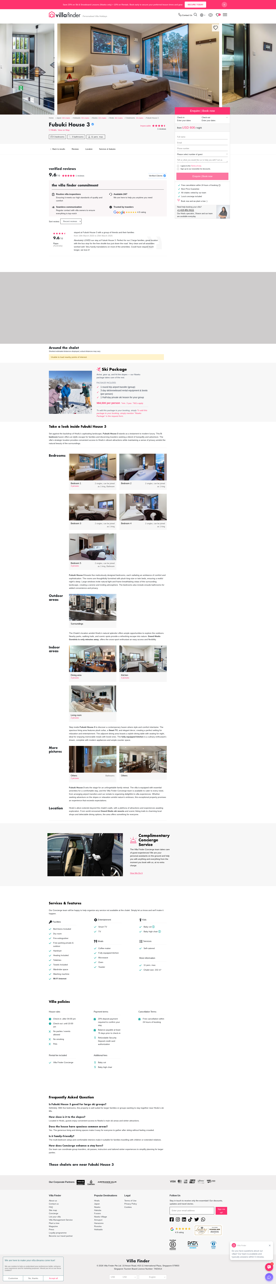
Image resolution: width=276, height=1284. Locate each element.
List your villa (55, 1217)
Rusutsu (98, 1226)
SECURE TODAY (195, 4)
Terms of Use (196, 166)
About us (53, 1200)
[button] (108, 427)
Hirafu (53, 130)
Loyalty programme (58, 1233)
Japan (97, 1204)
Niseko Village (100, 1217)
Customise (13, 1278)
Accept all (53, 1278)
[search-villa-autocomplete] (195, 15)
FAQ (51, 1207)
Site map (53, 1210)
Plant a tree (54, 1223)
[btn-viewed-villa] (210, 15)
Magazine (53, 1226)
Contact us (54, 1204)
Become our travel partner (61, 1236)
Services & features (107, 149)
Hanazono (98, 1223)
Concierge (53, 1213)
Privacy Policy (130, 1204)
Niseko (97, 1207)
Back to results (58, 149)
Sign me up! (221, 1210)
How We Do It (136, 873)
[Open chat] (269, 1277)
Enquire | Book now (202, 176)
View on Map (64, 130)
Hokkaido (98, 1229)
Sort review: (54, 221)
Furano (97, 1213)
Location (88, 149)
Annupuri (98, 1220)
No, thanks (33, 1278)
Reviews (75, 149)
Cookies (128, 1207)
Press (51, 1229)
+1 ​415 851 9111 (185, 210)
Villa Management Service (61, 1220)
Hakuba (97, 1210)
